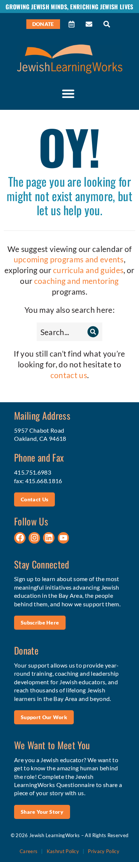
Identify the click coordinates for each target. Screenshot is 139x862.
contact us (68, 375)
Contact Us (34, 499)
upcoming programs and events (69, 259)
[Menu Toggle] (68, 93)
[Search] (93, 331)
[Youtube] (63, 538)
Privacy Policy (103, 851)
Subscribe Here (40, 622)
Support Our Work (44, 717)
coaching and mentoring (76, 280)
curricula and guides (88, 270)
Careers (28, 851)
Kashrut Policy (63, 851)
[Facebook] (20, 538)
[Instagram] (34, 538)
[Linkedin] (48, 538)
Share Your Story (42, 812)
